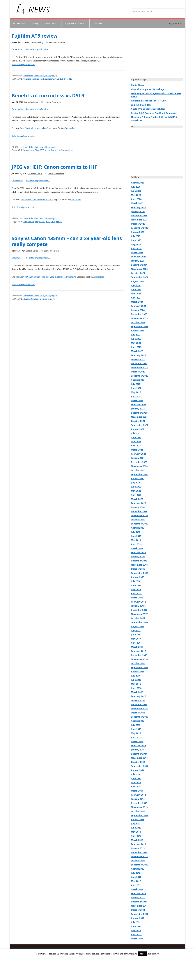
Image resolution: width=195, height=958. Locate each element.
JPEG (57, 221)
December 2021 (139, 412)
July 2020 (135, 482)
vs (56, 79)
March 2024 (137, 301)
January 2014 (138, 798)
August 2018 (137, 577)
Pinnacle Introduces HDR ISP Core (149, 100)
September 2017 (139, 622)
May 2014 (136, 782)
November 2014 (139, 757)
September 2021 (139, 425)
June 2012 (136, 877)
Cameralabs (17, 49)
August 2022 (137, 379)
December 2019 (139, 511)
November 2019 (139, 515)
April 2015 (136, 737)
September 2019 (139, 523)
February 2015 (138, 745)
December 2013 (139, 803)
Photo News (39, 75)
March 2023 (137, 351)
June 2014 (136, 778)
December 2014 (139, 753)
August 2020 (137, 478)
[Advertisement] (157, 54)
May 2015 (136, 733)
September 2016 (139, 667)
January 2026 (138, 211)
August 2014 (137, 770)
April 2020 (136, 494)
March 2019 (137, 548)
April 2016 (136, 688)
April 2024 (136, 297)
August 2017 (137, 626)
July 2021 (135, 433)
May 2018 (136, 589)
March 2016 (137, 692)
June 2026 (136, 190)
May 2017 (136, 638)
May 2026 (136, 195)
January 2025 (138, 260)
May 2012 (136, 881)
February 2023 (138, 355)
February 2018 (138, 601)
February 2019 (138, 552)
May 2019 (136, 540)
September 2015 (139, 716)
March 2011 (137, 938)
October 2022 (138, 371)
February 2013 (138, 844)
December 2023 (139, 314)
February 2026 (138, 207)
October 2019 (138, 519)
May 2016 (136, 683)
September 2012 (139, 864)
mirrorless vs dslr (62, 150)
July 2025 (135, 236)
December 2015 (139, 704)
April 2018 (136, 593)
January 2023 (138, 359)
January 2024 (138, 310)
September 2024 (139, 277)
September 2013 (139, 815)
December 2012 (139, 852)
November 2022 (139, 367)
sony (50, 299)
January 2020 (138, 507)
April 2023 (136, 347)
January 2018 (138, 605)
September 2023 (139, 326)
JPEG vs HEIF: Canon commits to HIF (54, 167)
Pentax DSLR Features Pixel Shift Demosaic (153, 113)
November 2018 (139, 564)
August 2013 (137, 819)
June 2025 (136, 240)
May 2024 (136, 293)
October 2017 (138, 618)
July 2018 (135, 581)
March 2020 (137, 499)
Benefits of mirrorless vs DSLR (48, 95)
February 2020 (138, 503)
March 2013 (137, 840)
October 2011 (138, 909)
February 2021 (138, 453)
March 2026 (137, 203)
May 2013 (136, 831)
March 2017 (137, 646)
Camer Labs (28, 75)
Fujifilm (35, 79)
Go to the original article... (38, 49)
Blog (37, 150)
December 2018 (139, 560)
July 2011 (135, 922)
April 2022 (136, 396)
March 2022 (137, 400)
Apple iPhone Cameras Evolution (148, 108)
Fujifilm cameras (47, 79)
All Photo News (19, 23)
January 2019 (138, 556)
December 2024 (139, 264)
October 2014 (138, 761)
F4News (21, 9)
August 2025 (137, 232)
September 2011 (139, 914)
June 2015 (136, 729)
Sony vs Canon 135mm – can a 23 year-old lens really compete (67, 241)
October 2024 (138, 273)
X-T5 (66, 79)
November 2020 (139, 466)
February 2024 (138, 305)
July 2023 (135, 334)
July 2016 (135, 675)
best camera (28, 150)
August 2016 (137, 671)
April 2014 (136, 786)
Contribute (97, 23)
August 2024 (137, 281)
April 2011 (136, 934)
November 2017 (139, 614)
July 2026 (135, 186)
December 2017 (139, 609)
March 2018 (137, 597)
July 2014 (135, 774)
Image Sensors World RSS (75, 23)
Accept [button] (142, 954)
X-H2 (60, 79)
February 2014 (138, 794)
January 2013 (138, 848)
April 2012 (136, 885)
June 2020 (136, 486)
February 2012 (138, 893)
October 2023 (138, 322)
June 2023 (136, 338)
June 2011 (136, 926)
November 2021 (139, 416)
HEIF (48, 221)
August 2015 (137, 720)
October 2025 (138, 223)
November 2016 (139, 659)
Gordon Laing (37, 42)
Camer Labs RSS (51, 23)
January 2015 (138, 749)
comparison (40, 221)
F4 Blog (35, 23)
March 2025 (137, 252)
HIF (53, 221)
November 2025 (139, 219)
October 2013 (138, 811)
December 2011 (139, 901)
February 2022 (138, 404)
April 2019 (136, 544)
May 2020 (136, 490)
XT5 (70, 79)
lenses (44, 299)
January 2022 (138, 408)
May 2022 (136, 392)
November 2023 (139, 318)
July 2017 (135, 630)
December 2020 (139, 462)
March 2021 (137, 449)
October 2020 (138, 470)
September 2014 (139, 766)
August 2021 (137, 429)
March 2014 (137, 790)
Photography (51, 75)
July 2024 (135, 285)
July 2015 (135, 725)
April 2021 (136, 445)
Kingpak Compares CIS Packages (148, 89)
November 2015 (139, 708)
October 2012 (138, 860)
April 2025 (136, 248)
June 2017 (136, 634)
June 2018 (136, 585)
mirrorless (49, 150)
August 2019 (137, 527)
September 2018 (139, 573)
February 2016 (138, 696)
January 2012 (138, 897)
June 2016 (136, 679)
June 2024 (136, 289)
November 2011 (139, 905)
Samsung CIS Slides (141, 104)
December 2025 (139, 215)
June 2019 (136, 536)
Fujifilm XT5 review (34, 35)
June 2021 (136, 437)
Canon (31, 221)
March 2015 (137, 741)
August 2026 (137, 182)
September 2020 (139, 474)
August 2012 (137, 868)
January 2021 (138, 457)
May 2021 (136, 441)
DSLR (42, 150)
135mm (26, 299)
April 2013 (136, 835)
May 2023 (136, 342)
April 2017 (136, 642)
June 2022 (136, 388)
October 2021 (138, 421)
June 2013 (136, 827)
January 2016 (138, 700)
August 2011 (137, 918)
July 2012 (135, 872)
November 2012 (139, 856)
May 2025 (136, 244)
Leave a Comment (57, 42)
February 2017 (138, 651)
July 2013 (135, 823)
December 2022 (139, 363)
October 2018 (138, 568)
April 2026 (136, 199)
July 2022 (135, 384)
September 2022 (139, 375)
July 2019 (135, 531)
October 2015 (138, 712)
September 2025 (139, 227)
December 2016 (139, 655)
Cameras (27, 79)
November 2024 (139, 268)
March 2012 (137, 889)
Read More (153, 953)
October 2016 (138, 663)
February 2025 (138, 256)
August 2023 (137, 330)
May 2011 (136, 930)
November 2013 (139, 807)
